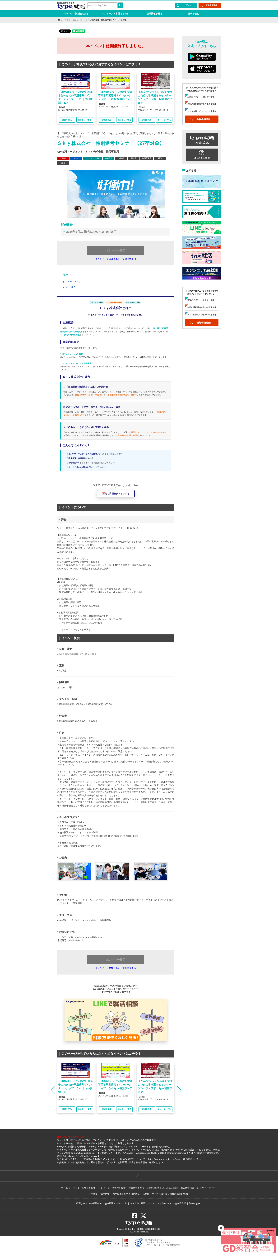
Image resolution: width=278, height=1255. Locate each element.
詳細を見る (67, 120)
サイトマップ (208, 1188)
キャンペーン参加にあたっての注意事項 (115, 259)
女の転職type (95, 1203)
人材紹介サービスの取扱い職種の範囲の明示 (165, 1193)
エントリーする (84, 120)
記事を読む (193, 13)
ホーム (64, 1188)
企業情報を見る (154, 13)
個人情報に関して (190, 1188)
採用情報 (105, 1193)
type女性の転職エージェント (144, 1203)
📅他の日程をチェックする (116, 493)
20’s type (166, 1203)
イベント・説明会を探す (76, 13)
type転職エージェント (116, 1203)
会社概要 (92, 1193)
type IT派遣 (180, 1203)
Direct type (194, 1203)
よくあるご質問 (170, 1188)
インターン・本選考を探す (115, 13)
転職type (80, 1203)
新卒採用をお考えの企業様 (126, 1193)
